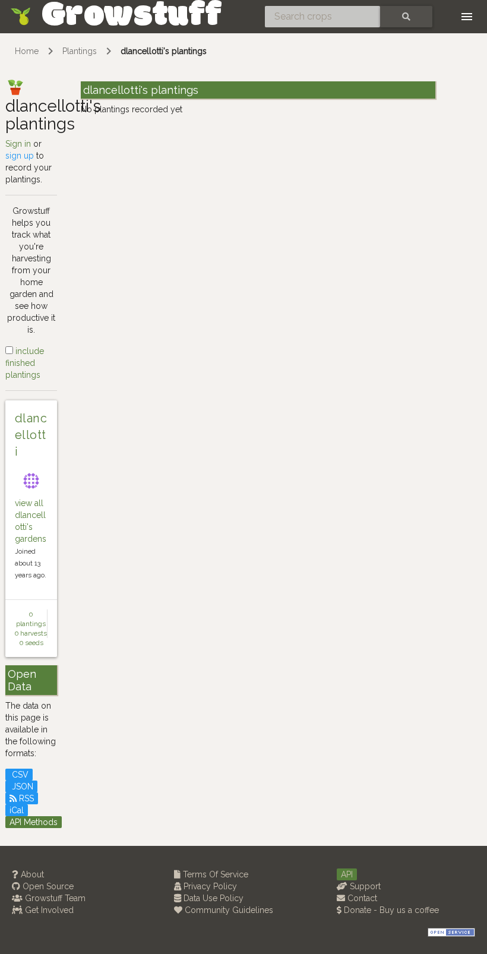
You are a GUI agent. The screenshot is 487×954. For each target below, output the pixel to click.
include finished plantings (24, 363)
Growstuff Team (54, 898)
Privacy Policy (209, 886)
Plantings (79, 51)
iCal (17, 810)
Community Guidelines (227, 910)
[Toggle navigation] (466, 16)
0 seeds (31, 643)
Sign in (18, 144)
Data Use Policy (212, 898)
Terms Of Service (214, 874)
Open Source (47, 886)
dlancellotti (31, 435)
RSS (25, 798)
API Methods (34, 822)
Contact (361, 898)
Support (364, 886)
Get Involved (48, 910)
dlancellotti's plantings (164, 51)
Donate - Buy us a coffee (390, 910)
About (31, 874)
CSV (19, 774)
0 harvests (31, 633)
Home (27, 51)
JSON (21, 786)
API (347, 874)
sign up (19, 155)
